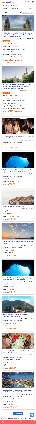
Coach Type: (6, 52)
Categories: (6, 142)
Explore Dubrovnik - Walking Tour (13, 206)
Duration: (5, 145)
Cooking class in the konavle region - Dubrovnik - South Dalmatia (18, 137)
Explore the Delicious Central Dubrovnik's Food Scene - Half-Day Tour (18, 352)
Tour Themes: (7, 49)
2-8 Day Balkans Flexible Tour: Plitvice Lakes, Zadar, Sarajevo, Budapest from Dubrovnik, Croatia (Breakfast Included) (17, 34)
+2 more (16, 44)
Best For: (5, 44)
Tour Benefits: (7, 57)
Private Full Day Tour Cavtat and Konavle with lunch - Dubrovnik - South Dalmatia (17, 391)
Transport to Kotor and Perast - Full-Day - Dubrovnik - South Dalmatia (16, 315)
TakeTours (5, 5)
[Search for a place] (25, 2)
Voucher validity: (8, 359)
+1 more (24, 49)
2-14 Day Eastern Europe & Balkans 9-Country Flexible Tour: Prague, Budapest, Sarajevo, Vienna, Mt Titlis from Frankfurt (17, 86)
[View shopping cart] (29, 2)
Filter (30, 8)
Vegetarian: (6, 54)
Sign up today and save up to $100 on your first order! (18, 422)
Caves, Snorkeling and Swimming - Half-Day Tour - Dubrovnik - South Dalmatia (17, 278)
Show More (18, 413)
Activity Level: (7, 46)
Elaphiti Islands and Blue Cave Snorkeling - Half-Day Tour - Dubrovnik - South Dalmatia (18, 171)
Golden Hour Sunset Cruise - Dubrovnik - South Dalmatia (18, 242)
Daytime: (5, 181)
